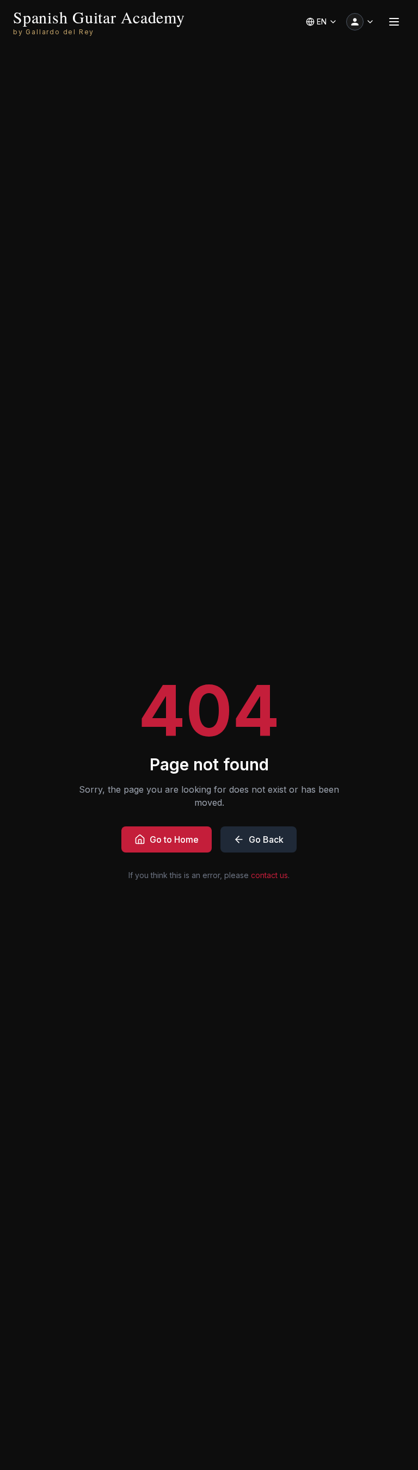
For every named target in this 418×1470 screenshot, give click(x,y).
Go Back (266, 839)
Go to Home (174, 839)
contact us (269, 875)
